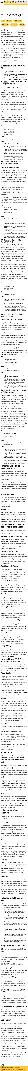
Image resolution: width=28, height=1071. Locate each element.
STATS (22, 24)
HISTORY (5, 24)
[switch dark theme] (2, 1065)
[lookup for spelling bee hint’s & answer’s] (3, 20)
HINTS (9, 20)
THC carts (16, 199)
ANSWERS (18, 20)
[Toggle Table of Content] (14, 61)
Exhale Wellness (11, 1036)
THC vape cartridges (19, 92)
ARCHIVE (14, 24)
